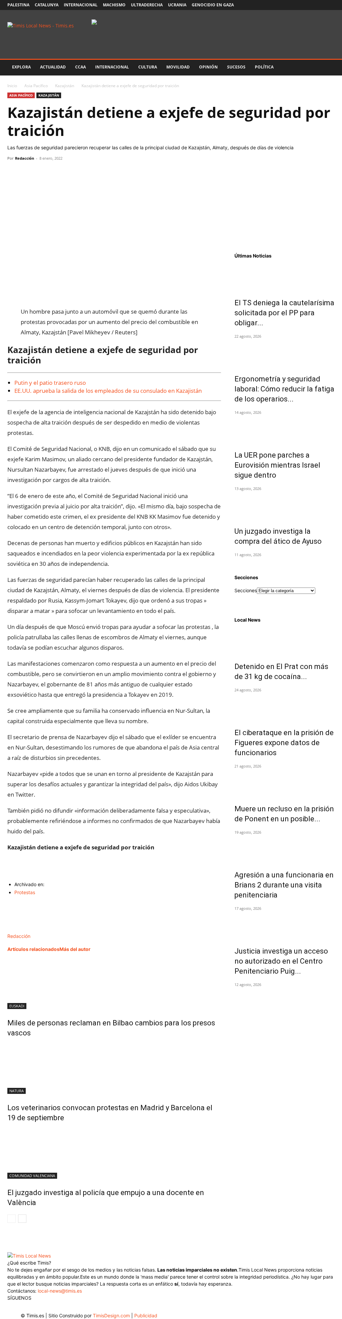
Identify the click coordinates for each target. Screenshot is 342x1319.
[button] (327, 67)
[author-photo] (21, 929)
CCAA (80, 67)
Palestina (18, 5)
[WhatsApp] (44, 173)
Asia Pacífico (36, 86)
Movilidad (178, 67)
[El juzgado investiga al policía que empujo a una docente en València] (114, 1154)
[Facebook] (286, 5)
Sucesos (236, 67)
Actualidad (53, 67)
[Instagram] (297, 5)
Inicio (12, 86)
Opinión (208, 67)
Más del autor (75, 949)
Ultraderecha (147, 5)
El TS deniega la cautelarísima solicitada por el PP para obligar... (284, 313)
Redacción (24, 158)
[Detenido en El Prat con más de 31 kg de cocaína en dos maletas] (284, 641)
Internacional (81, 5)
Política (264, 67)
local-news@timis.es (60, 1291)
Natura (16, 1090)
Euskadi (16, 1005)
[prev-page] (11, 1218)
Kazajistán (64, 86)
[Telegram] (60, 173)
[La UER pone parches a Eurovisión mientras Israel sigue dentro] (284, 429)
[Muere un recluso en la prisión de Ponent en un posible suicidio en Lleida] (284, 783)
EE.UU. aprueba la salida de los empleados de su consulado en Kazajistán (108, 390)
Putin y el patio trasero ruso (50, 382)
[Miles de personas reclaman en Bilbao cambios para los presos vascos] (114, 984)
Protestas (24, 892)
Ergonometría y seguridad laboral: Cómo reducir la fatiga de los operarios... (284, 389)
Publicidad (145, 1315)
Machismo (114, 5)
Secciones (245, 590)
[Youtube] (319, 5)
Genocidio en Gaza (213, 5)
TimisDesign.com (112, 1315)
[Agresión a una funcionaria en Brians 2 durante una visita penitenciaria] (284, 849)
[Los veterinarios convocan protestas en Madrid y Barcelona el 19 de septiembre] (114, 1069)
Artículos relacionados (33, 949)
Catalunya (46, 5)
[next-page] (22, 1218)
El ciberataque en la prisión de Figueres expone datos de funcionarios (284, 742)
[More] (76, 173)
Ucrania (177, 5)
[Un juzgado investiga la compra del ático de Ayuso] (284, 505)
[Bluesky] (330, 5)
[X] (308, 5)
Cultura (147, 67)
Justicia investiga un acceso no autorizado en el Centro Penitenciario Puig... (281, 961)
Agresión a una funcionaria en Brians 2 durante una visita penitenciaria (284, 885)
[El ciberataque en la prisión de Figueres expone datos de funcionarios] (284, 707)
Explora (21, 67)
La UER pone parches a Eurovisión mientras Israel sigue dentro (277, 465)
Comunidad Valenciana (32, 1175)
